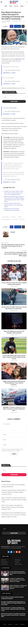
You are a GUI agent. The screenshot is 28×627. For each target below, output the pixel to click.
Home (4, 624)
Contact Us (3, 559)
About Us (10, 624)
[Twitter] (11, 552)
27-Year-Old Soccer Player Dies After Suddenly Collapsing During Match (17, 573)
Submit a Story (18, 564)
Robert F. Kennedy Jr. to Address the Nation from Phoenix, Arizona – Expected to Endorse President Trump (13, 499)
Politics (16, 6)
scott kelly (22, 219)
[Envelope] (17, 552)
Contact (16, 624)
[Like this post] (11, 26)
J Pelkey (8, 21)
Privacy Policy (4, 562)
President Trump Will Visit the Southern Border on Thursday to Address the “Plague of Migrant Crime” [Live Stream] (13, 492)
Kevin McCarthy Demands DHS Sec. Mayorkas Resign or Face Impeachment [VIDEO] (13, 205)
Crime (10, 6)
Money (22, 6)
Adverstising (17, 559)
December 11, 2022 (9, 73)
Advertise (23, 624)
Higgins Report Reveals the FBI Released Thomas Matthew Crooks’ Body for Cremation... (14, 383)
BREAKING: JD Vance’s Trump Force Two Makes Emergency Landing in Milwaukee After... (14, 409)
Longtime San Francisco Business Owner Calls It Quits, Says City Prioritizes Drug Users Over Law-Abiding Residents (13, 193)
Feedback (17, 562)
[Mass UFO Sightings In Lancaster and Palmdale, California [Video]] (14, 321)
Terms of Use (4, 564)
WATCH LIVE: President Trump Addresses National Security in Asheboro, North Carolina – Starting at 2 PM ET (12, 507)
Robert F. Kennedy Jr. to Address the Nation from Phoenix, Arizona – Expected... (18, 587)
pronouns (15, 219)
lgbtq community (6, 219)
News (6, 6)
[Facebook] (9, 552)
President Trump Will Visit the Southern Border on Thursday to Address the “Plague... (17, 580)
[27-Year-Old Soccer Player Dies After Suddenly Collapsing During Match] (14, 272)
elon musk (13, 217)
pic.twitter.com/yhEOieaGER (9, 108)
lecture (19, 217)
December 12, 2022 (9, 182)
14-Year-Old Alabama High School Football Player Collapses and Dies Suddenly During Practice (14, 357)
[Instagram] (14, 552)
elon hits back (5, 217)
